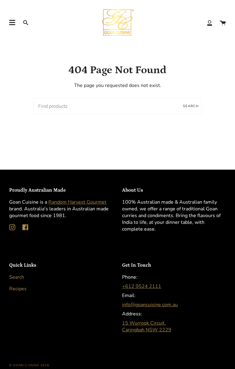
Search (191, 106)
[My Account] (209, 22)
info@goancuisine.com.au (150, 304)
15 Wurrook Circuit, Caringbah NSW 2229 (146, 326)
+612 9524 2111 (141, 286)
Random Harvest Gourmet (77, 202)
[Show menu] (12, 22)
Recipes (18, 288)
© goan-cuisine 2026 (29, 365)
